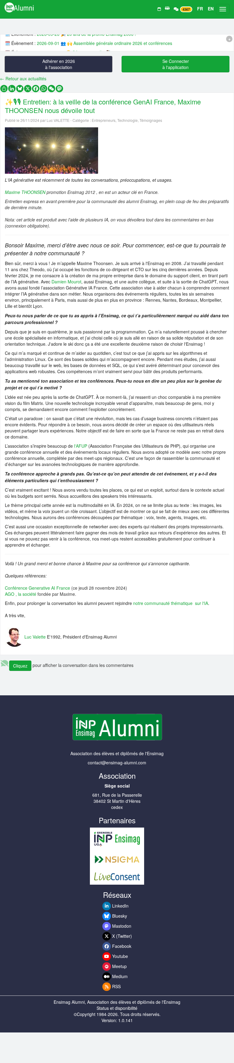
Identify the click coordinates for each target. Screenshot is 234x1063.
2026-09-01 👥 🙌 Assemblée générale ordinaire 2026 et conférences (104, 41)
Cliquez (20, 666)
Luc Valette (35, 636)
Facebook (121, 946)
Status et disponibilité (117, 1008)
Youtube (119, 956)
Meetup (119, 966)
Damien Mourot (66, 281)
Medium (119, 976)
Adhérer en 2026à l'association (58, 64)
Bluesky (119, 916)
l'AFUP (80, 446)
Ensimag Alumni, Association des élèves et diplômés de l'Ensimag (117, 1002)
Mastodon (121, 926)
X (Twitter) (121, 936)
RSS (116, 986)
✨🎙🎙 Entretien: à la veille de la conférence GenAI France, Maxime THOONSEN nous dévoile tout (103, 106)
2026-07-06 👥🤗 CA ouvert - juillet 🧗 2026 (79, 50)
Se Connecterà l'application (175, 64)
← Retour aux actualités (23, 78)
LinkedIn (120, 906)
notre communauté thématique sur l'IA (170, 603)
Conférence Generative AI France (37, 588)
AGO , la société (21, 594)
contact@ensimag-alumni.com (117, 762)
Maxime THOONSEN (25, 192)
